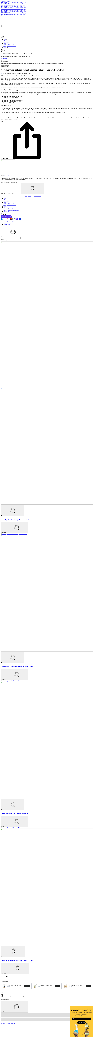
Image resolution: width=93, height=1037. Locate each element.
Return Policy (6, 224)
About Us (5, 199)
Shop (4, 198)
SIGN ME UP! (81, 1022)
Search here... (4, 238)
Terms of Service (37, 196)
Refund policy (6, 211)
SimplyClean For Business (9, 205)
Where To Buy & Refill (8, 203)
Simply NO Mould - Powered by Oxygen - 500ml (15, 985)
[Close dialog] (91, 1007)
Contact (5, 206)
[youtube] (5, 214)
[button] (25, 158)
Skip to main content (5, 1)
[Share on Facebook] (2, 158)
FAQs (4, 207)
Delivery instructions (5, 992)
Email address (4, 193)
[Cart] (4, 50)
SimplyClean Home (8, 176)
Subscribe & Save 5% (8, 208)
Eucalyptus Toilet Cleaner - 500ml (45, 985)
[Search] (3, 37)
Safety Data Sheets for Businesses (11, 210)
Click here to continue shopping (8, 1023)
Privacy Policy (28, 196)
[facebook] (2, 214)
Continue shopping (5, 999)
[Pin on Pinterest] (3, 158)
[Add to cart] (12, 510)
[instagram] (4, 214)
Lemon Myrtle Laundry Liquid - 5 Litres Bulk (77, 985)
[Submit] (32, 188)
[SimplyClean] (6, 24)
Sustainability (6, 201)
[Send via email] (5, 158)
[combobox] (14, 238)
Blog (4, 202)
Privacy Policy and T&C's (9, 221)
